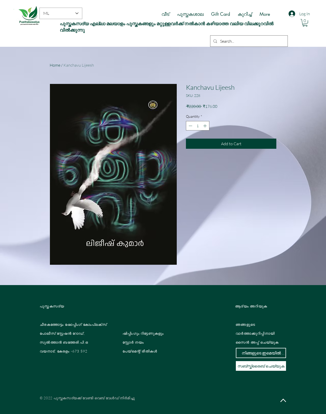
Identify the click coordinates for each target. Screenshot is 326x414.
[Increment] (205, 125)
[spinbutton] (197, 125)
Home (55, 65)
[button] (305, 22)
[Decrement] (190, 125)
